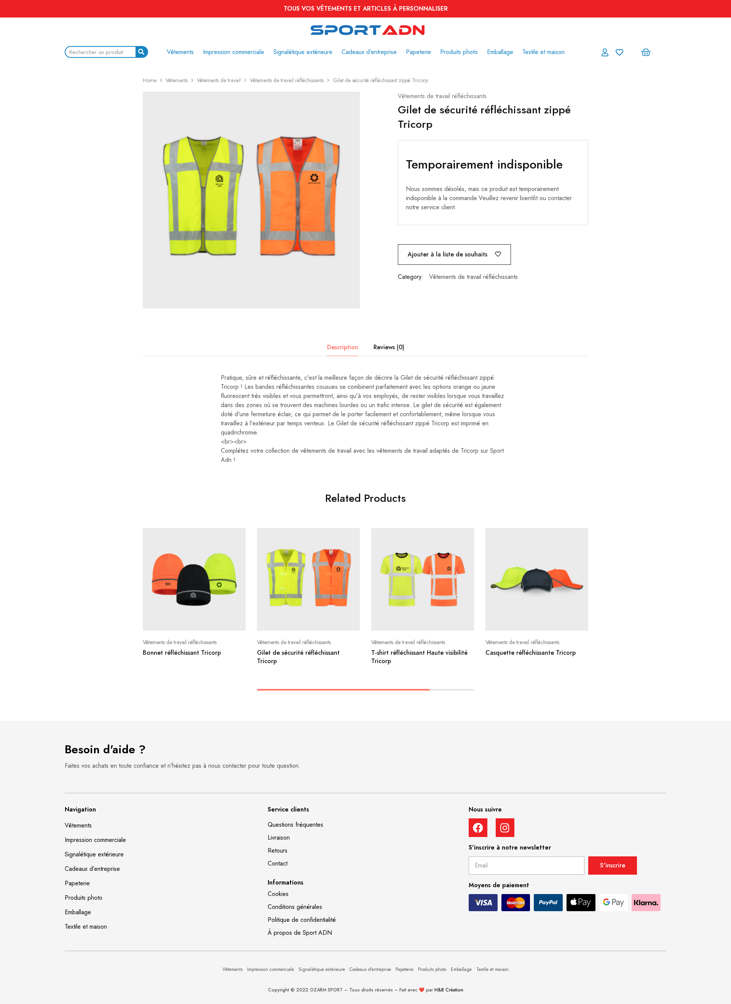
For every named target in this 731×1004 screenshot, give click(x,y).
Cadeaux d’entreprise (369, 52)
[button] (295, 825)
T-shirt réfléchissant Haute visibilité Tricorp (419, 656)
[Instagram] (505, 827)
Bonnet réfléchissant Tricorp (182, 652)
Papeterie (418, 52)
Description (342, 347)
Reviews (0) (388, 347)
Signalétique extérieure (302, 52)
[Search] (141, 52)
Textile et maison (543, 52)
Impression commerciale (233, 52)
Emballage (500, 52)
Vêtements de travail (219, 80)
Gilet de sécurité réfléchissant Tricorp (298, 656)
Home (149, 80)
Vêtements (180, 52)
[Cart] (646, 52)
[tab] (342, 347)
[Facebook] (478, 827)
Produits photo (459, 52)
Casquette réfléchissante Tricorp (530, 652)
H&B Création (448, 989)
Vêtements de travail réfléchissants (287, 80)
